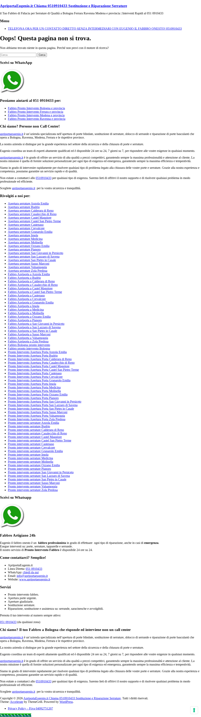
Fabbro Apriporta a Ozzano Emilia (29, 316)
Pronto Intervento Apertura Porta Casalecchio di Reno (41, 362)
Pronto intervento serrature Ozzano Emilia (34, 465)
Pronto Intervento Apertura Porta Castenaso (35, 373)
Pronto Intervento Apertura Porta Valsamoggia (36, 415)
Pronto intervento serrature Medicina (30, 458)
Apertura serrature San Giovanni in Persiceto (35, 253)
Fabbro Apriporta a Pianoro (25, 320)
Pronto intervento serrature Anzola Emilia (33, 422)
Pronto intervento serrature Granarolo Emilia (35, 451)
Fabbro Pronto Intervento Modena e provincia (36, 115)
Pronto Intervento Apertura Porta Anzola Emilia (37, 352)
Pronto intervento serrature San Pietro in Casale (37, 479)
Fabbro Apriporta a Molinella (26, 313)
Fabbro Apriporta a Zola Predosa (28, 341)
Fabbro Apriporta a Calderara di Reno (31, 281)
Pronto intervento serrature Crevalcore (31, 447)
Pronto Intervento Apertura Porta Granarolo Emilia (39, 380)
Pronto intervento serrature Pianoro (29, 468)
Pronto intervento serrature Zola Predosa (33, 490)
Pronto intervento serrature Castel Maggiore (35, 437)
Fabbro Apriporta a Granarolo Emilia (31, 302)
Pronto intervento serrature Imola (28, 454)
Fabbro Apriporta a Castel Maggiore (30, 288)
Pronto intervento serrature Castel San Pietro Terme (39, 440)
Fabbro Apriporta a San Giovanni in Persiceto (36, 323)
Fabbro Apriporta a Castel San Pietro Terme (35, 292)
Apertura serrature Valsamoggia (27, 267)
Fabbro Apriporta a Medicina (26, 309)
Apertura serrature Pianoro (24, 249)
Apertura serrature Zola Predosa (27, 270)
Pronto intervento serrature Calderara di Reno (36, 429)
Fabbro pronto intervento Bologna (29, 348)
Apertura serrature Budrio (24, 207)
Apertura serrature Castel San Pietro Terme (34, 221)
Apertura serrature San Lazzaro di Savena (33, 256)
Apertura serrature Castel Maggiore (29, 217)
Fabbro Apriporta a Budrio (24, 277)
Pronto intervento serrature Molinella (30, 461)
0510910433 (43, 178)
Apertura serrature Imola (23, 235)
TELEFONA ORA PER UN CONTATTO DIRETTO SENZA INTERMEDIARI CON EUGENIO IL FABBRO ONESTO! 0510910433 (95, 28)
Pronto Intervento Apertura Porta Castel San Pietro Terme (43, 369)
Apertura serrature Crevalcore (26, 228)
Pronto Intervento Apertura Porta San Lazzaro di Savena (43, 405)
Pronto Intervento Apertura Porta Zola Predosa (36, 419)
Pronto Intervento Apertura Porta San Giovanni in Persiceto (44, 401)
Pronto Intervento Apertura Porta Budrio (33, 355)
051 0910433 (34, 568)
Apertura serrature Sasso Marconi (28, 263)
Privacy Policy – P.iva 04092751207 (30, 708)
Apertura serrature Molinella (25, 242)
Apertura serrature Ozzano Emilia (28, 246)
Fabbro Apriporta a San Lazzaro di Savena (34, 327)
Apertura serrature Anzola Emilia (28, 203)
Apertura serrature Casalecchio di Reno (32, 214)
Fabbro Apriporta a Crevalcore (27, 299)
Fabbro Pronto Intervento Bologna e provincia (36, 108)
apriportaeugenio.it (11, 134)
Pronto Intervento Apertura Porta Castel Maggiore (38, 366)
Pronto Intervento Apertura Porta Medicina (34, 387)
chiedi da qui (31, 572)
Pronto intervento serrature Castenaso (31, 444)
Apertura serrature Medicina (25, 239)
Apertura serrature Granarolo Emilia (30, 231)
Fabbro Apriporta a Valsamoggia (28, 338)
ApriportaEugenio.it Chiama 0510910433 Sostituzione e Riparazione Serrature (63, 6)
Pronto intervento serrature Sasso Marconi (34, 483)
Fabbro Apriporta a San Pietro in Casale (32, 330)
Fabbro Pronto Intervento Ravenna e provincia (36, 118)
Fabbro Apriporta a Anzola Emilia (29, 274)
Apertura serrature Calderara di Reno (31, 210)
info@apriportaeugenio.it (32, 575)
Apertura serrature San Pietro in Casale (32, 260)
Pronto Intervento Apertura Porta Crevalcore (35, 376)
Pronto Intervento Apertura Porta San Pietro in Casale (41, 408)
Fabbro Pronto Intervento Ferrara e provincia (35, 111)
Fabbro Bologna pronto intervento (29, 345)
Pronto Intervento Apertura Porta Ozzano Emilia (38, 394)
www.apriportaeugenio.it (34, 579)
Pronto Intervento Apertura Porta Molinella (34, 391)
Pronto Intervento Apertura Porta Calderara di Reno (40, 359)
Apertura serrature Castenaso (26, 224)
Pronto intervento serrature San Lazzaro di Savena (39, 475)
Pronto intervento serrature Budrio (29, 426)
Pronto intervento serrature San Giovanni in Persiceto (41, 472)
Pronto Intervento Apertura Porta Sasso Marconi (37, 412)
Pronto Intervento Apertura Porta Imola (32, 384)
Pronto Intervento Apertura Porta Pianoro (33, 398)
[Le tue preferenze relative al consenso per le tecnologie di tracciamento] (194, 710)
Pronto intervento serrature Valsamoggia (32, 486)
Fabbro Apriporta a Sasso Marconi (29, 334)
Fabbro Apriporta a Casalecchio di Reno (33, 284)
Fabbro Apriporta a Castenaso (26, 295)
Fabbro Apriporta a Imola (23, 306)
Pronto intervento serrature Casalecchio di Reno (37, 433)
